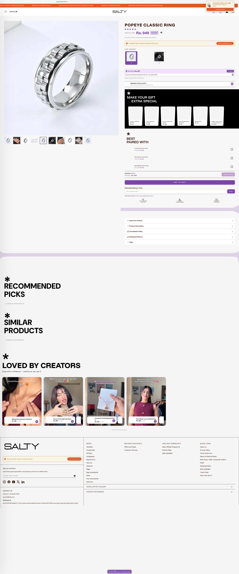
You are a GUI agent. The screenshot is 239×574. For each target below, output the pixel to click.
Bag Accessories (92, 472)
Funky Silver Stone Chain (141, 148)
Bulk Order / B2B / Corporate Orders (213, 460)
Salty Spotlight (167, 453)
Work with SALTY (206, 475)
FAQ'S (202, 463)
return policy (139, 196)
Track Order (204, 472)
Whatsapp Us (7, 500)
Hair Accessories (92, 479)
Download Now (224, 43)
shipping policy (149, 196)
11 (131, 63)
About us (203, 447)
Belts (88, 475)
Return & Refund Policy (208, 456)
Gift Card (89, 482)
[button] (131, 29)
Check (231, 191)
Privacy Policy (205, 450)
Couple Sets (90, 450)
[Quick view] (36, 421)
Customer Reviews (131, 450)
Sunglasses (90, 456)
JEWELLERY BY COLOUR (96, 487)
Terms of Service (206, 453)
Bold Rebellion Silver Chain (141, 165)
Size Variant (130, 49)
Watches (89, 466)
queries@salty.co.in (9, 497)
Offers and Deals (130, 447)
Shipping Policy (205, 466)
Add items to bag (228, 174)
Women (12, 12)
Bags (88, 469)
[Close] (233, 2)
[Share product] (161, 32)
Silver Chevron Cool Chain (141, 157)
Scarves (89, 463)
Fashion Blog (166, 450)
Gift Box (89, 453)
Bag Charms (90, 460)
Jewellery (89, 447)
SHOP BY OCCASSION (95, 492)
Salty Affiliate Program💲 (171, 447)
